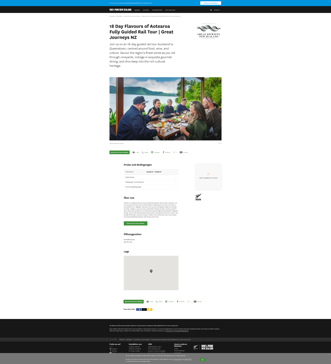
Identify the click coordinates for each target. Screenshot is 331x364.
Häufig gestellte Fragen (154, 347)
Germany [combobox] (216, 10)
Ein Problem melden (134, 351)
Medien (176, 348)
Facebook (114, 351)
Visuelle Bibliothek (179, 350)
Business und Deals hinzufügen (156, 351)
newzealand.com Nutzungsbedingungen (177, 331)
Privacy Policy (177, 359)
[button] (137, 10)
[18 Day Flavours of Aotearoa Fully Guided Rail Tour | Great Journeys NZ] (209, 31)
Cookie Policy (187, 359)
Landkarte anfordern (134, 347)
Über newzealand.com (154, 349)
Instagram (114, 349)
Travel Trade (177, 353)
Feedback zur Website (135, 349)
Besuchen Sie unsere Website (119, 152)
